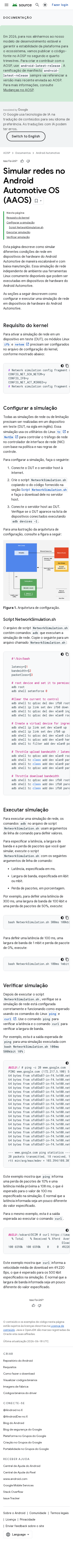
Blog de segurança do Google (22, 1429)
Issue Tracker (11, 1498)
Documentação (17, 17)
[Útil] (22, 161)
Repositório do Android (18, 1360)
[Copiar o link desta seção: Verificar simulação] (52, 986)
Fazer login (60, 5)
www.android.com (15, 1479)
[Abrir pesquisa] (37, 4)
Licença (11, 1519)
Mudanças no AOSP (18, 90)
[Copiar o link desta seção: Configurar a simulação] (61, 408)
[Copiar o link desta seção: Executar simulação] (52, 810)
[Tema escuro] (62, 365)
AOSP (6, 153)
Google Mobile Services (18, 1485)
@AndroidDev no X (15, 1416)
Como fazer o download (19, 1373)
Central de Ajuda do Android (21, 1466)
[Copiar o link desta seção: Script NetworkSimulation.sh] (60, 619)
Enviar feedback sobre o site (25, 1526)
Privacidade (27, 1519)
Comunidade (37, 1513)
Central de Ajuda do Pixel (19, 1472)
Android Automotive (48, 153)
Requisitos (9, 1367)
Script (44, 490)
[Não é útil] (28, 161)
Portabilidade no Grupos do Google (26, 1449)
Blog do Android (13, 1423)
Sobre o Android (14, 1513)
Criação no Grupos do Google (22, 1442)
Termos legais (59, 1513)
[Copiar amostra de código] (67, 365)
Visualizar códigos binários (20, 1380)
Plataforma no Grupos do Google (24, 1436)
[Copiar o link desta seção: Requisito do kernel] (52, 325)
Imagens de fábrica (15, 1386)
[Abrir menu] (6, 5)
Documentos (23, 153)
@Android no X (13, 1410)
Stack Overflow (13, 1492)
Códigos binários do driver (20, 1393)
